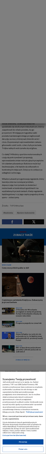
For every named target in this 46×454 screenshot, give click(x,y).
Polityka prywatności (34, 412)
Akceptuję (23, 442)
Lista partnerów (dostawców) (14, 435)
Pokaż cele (23, 449)
